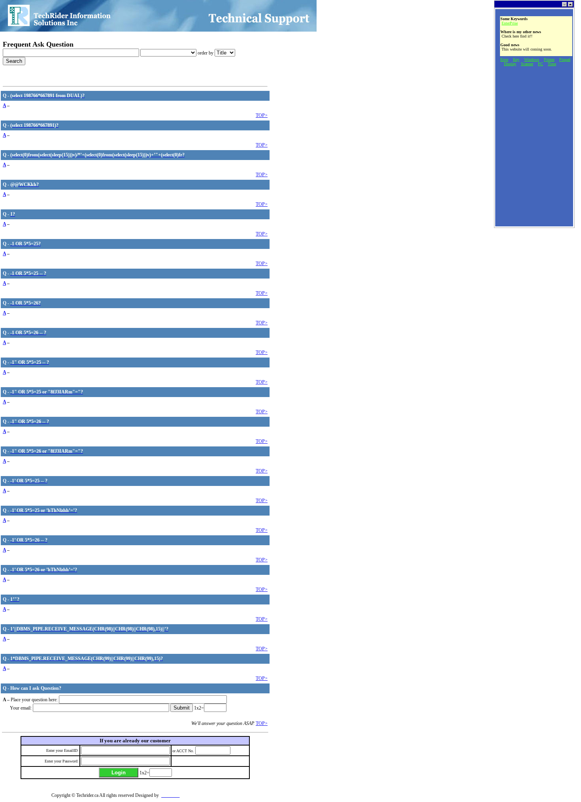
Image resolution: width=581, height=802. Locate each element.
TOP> (262, 115)
